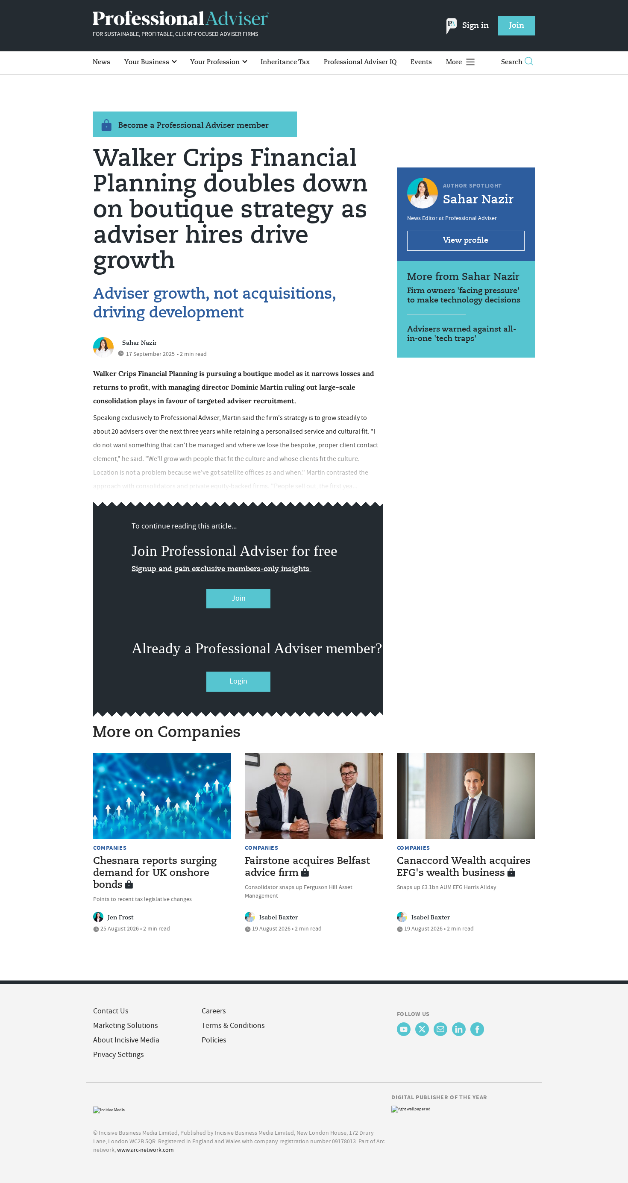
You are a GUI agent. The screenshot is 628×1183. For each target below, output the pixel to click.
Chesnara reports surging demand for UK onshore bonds (155, 873)
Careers (214, 1011)
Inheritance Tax (285, 62)
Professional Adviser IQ (360, 62)
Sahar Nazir (139, 343)
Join (239, 598)
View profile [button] (465, 240)
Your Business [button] (147, 62)
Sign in (475, 25)
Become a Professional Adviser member (193, 125)
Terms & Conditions (233, 1025)
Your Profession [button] (215, 62)
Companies (109, 847)
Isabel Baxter (278, 918)
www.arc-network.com (145, 1150)
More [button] (455, 62)
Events (421, 62)
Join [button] (516, 25)
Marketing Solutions (125, 1025)
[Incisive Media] (109, 1109)
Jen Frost (120, 918)
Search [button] (511, 62)
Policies (214, 1040)
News (101, 62)
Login (238, 681)
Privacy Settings (118, 1055)
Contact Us (111, 1011)
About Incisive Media (126, 1040)
